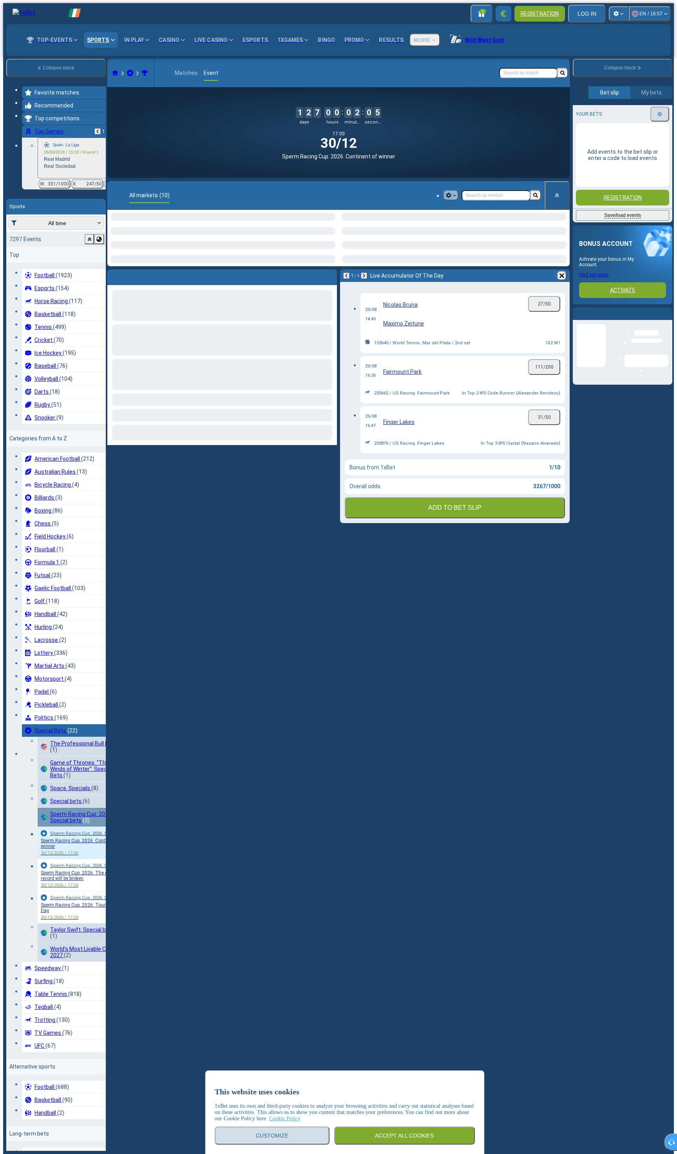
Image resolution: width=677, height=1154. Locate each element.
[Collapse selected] (89, 239)
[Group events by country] (99, 239)
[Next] (134, 310)
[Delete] (329, 310)
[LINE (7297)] (115, 73)
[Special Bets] (130, 73)
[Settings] (618, 13)
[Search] (562, 73)
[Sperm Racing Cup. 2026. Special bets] (144, 73)
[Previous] (97, 131)
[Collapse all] (557, 195)
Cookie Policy (284, 1118)
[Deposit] (503, 14)
